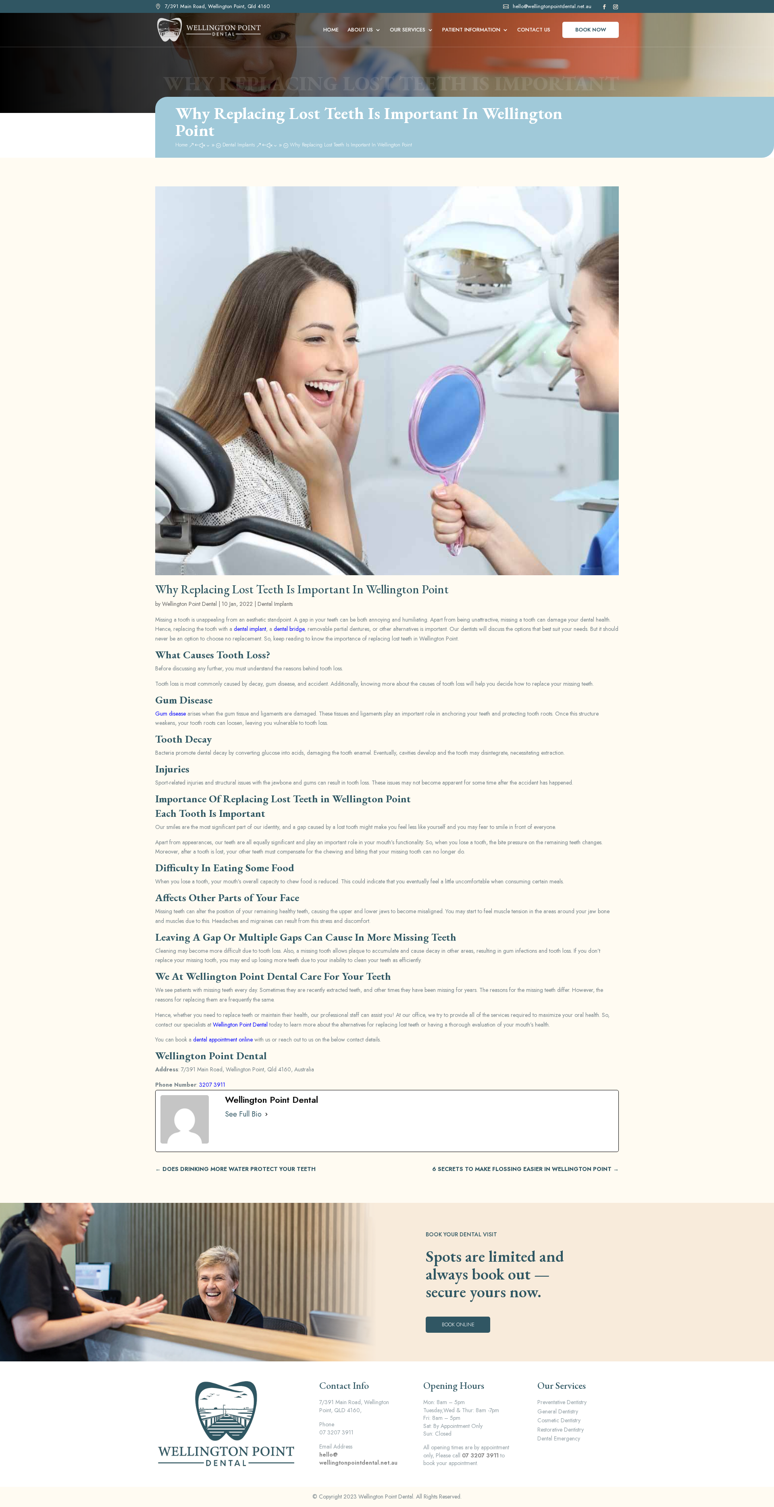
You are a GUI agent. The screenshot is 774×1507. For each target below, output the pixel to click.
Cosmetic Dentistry (558, 1420)
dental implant (250, 629)
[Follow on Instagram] (615, 7)
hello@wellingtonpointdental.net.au (552, 6)
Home (331, 30)
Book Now (590, 29)
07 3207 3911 (480, 1455)
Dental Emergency (558, 1438)
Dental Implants (275, 604)
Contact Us (533, 30)
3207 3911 (212, 1085)
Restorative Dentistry (560, 1430)
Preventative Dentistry (562, 1402)
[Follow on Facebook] (603, 7)
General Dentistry (557, 1411)
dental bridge (289, 629)
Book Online (458, 1324)
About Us (360, 30)
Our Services (407, 30)
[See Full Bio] (266, 1114)
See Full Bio (243, 1114)
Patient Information (471, 30)
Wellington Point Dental (189, 604)
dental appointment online (223, 1039)
